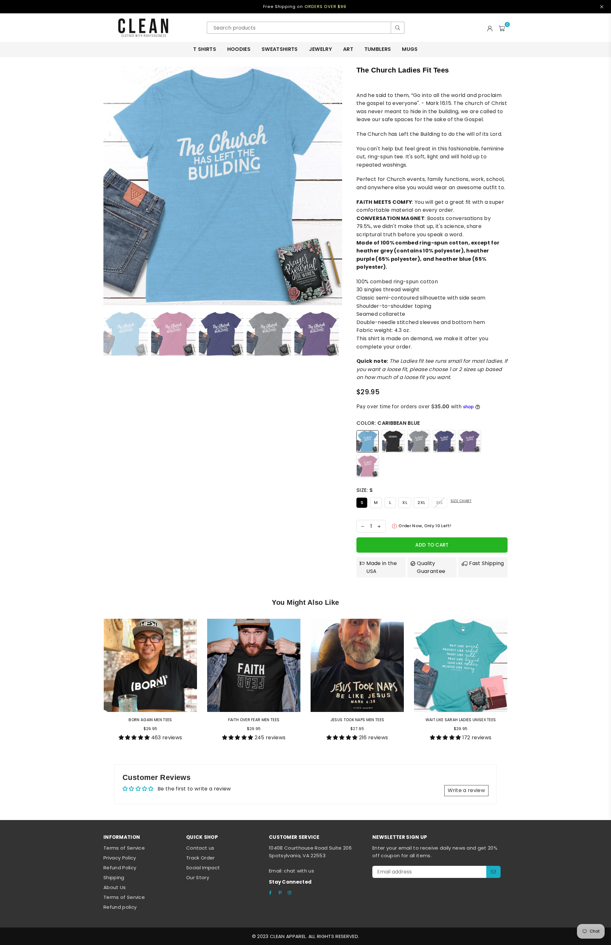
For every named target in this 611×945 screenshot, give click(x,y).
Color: (388, 423)
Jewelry (320, 49)
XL (404, 503)
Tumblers (377, 49)
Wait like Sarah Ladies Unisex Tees (460, 719)
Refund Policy (119, 867)
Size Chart (461, 500)
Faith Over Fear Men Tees (254, 719)
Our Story (197, 877)
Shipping (113, 877)
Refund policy (120, 907)
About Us (114, 887)
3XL (439, 503)
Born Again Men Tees (150, 719)
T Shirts (204, 49)
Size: (364, 490)
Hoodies (238, 49)
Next (336, 185)
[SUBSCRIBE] (493, 872)
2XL (421, 503)
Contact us (200, 848)
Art (348, 49)
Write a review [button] (466, 790)
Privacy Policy (119, 857)
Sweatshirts (280, 49)
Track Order (200, 857)
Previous (109, 185)
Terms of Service (124, 848)
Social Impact (203, 867)
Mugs (410, 49)
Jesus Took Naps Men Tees (357, 719)
